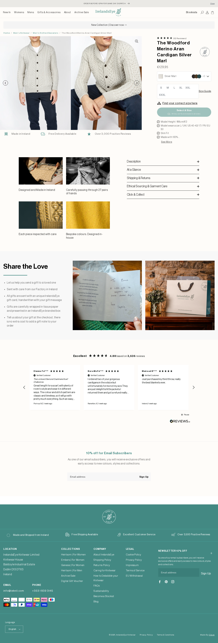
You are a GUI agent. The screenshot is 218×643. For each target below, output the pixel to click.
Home (6, 33)
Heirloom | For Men (71, 570)
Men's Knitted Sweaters (45, 33)
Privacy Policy (134, 560)
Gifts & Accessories (48, 12)
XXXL (162, 95)
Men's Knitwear (21, 33)
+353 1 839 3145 (42, 591)
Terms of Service (135, 570)
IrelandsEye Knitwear (126, 635)
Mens (30, 12)
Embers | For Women (72, 560)
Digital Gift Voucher (72, 581)
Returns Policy (102, 565)
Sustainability (101, 591)
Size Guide (205, 91)
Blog (96, 601)
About (67, 12)
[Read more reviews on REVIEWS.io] (180, 422)
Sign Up (144, 476)
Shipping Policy (102, 560)
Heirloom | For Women (73, 554)
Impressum (132, 565)
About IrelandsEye (104, 554)
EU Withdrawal (134, 576)
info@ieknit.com (13, 591)
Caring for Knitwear (105, 570)
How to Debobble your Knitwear (106, 578)
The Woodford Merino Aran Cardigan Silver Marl (87, 33)
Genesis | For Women (72, 565)
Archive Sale (81, 12)
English (12, 629)
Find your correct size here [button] (180, 103)
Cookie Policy (133, 554)
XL (181, 88)
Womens (19, 12)
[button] (19, 12)
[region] (109, 387)
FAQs (97, 585)
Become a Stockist (104, 596)
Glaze (212, 635)
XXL (187, 88)
